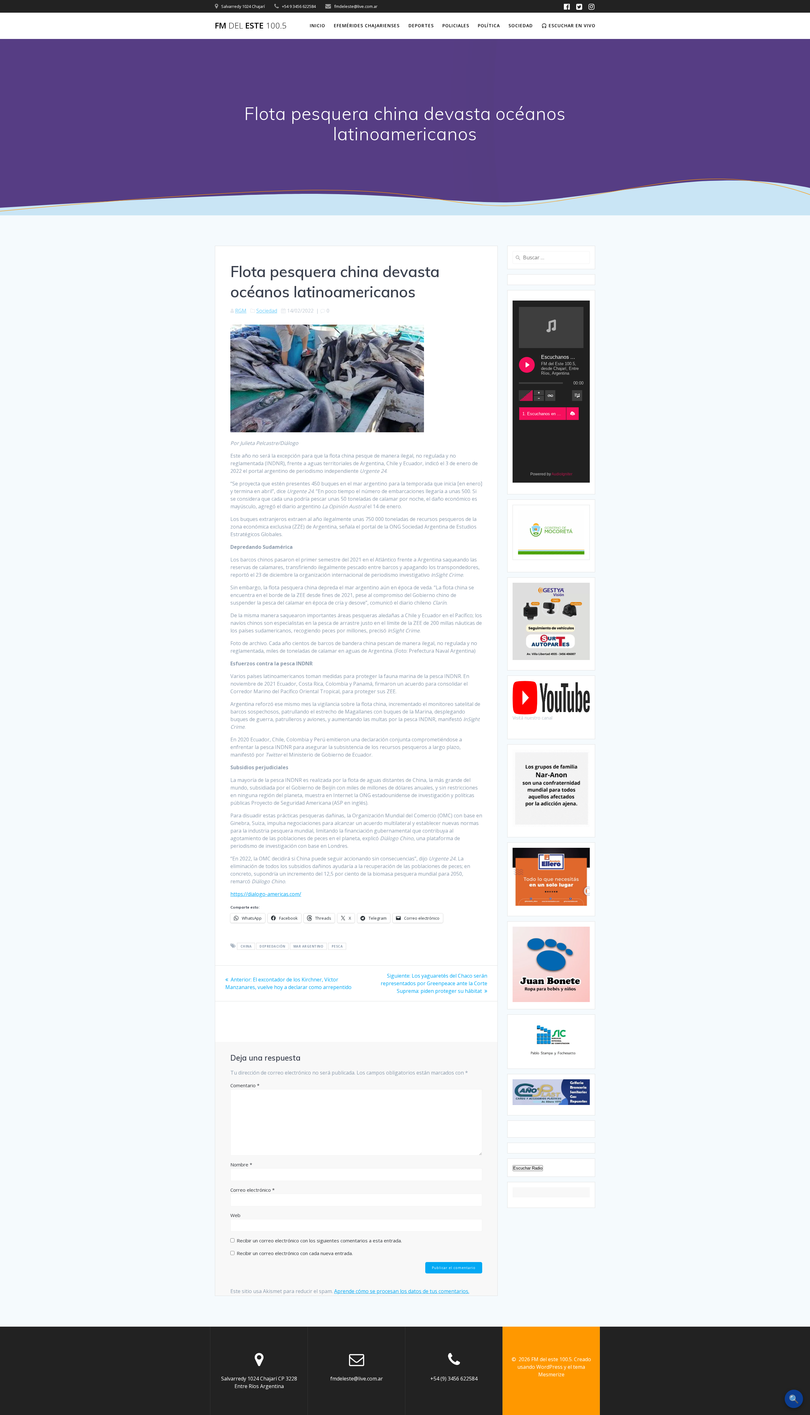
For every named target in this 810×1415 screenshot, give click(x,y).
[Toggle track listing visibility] (577, 395)
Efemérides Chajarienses (367, 25)
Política (489, 25)
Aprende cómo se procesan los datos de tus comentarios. (401, 1291)
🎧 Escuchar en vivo (568, 25)
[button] (572, 413)
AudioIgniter (561, 474)
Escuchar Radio (527, 1168)
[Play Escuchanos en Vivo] (527, 365)
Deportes (421, 25)
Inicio (317, 25)
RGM (240, 310)
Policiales (455, 25)
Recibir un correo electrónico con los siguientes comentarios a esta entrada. (319, 1240)
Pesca (337, 946)
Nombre (241, 1164)
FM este (251, 26)
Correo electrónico (252, 1190)
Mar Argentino (308, 946)
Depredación (272, 946)
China (246, 946)
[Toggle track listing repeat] (550, 395)
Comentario (244, 1085)
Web (235, 1215)
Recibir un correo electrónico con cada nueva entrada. (295, 1253)
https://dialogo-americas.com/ (265, 894)
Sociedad (520, 25)
